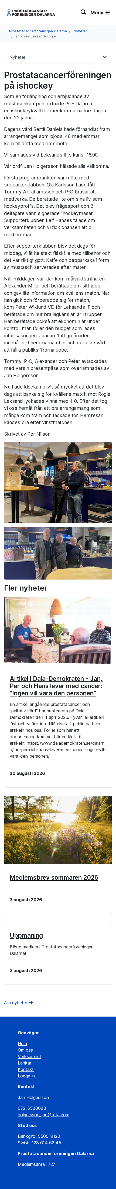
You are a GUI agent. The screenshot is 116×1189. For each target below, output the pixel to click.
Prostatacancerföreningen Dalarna (38, 31)
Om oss (25, 1050)
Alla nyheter (16, 1002)
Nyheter (80, 31)
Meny (97, 12)
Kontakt (26, 1069)
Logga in (26, 1076)
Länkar (24, 1063)
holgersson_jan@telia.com (43, 1114)
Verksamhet (29, 1056)
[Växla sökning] (83, 12)
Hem (22, 1043)
